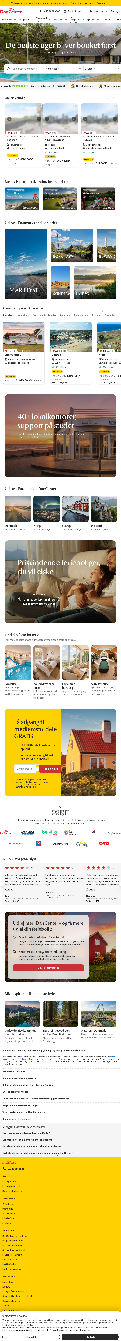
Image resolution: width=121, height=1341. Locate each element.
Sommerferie (8, 1213)
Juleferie (6, 1223)
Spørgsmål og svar (11, 1301)
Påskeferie (7, 1208)
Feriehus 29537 (52, 898)
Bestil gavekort (9, 1181)
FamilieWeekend (10, 1264)
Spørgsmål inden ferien (13, 1291)
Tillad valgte (31, 1337)
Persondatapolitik (11, 1310)
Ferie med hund (10, 1259)
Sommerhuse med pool (13, 1250)
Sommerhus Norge (39, 1059)
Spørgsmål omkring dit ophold (17, 1296)
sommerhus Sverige (57, 1059)
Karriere (6, 1286)
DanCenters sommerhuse (14, 1236)
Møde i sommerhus (11, 1269)
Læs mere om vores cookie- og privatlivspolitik (25, 1330)
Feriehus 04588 (12, 901)
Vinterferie (7, 1204)
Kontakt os (7, 1282)
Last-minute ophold (11, 1186)
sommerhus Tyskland (20, 1059)
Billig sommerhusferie (12, 1240)
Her (88, 1330)
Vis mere (9, 889)
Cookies (6, 1305)
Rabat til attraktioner (12, 1191)
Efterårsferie (8, 1218)
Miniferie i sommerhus (12, 1255)
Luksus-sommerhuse (12, 1245)
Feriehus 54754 (93, 901)
